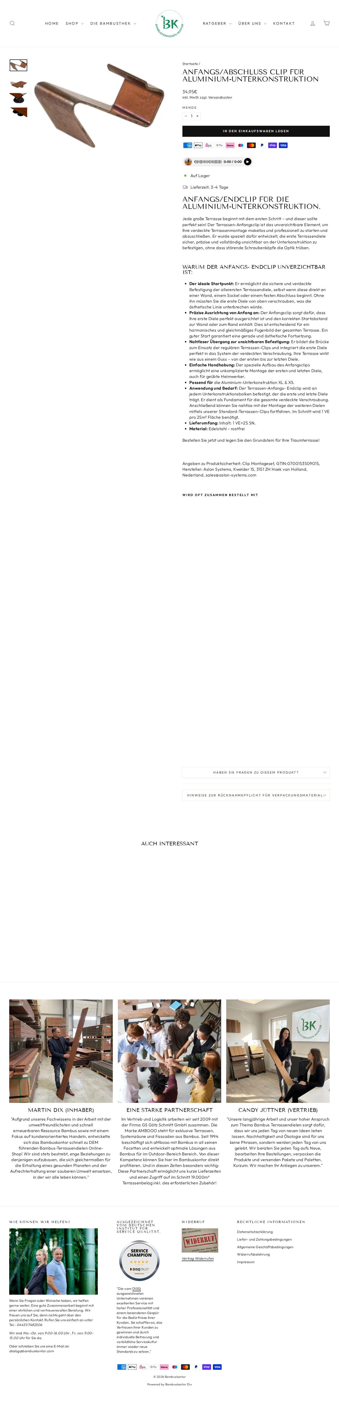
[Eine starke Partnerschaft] (169, 1051)
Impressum (246, 1262)
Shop (73, 23)
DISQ (136, 1288)
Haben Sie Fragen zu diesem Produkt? (256, 772)
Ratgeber (215, 23)
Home (52, 23)
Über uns (250, 23)
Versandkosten (220, 97)
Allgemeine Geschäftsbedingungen (265, 1247)
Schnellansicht (47, 929)
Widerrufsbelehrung (253, 1254)
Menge (189, 107)
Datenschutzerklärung (255, 1232)
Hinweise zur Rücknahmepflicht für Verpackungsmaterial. (256, 795)
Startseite (190, 63)
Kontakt (284, 23)
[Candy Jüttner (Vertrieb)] (278, 1051)
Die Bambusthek (111, 23)
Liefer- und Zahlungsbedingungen (264, 1239)
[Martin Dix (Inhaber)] (61, 1051)
